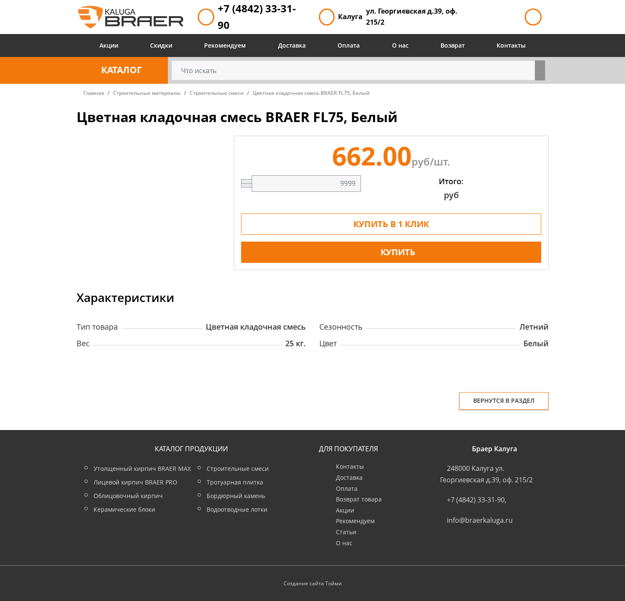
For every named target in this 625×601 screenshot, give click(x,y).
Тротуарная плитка (235, 482)
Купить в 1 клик (391, 224)
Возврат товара (359, 499)
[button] (122, 70)
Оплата (349, 45)
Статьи (346, 532)
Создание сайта (304, 583)
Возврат (452, 45)
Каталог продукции (191, 448)
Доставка (292, 45)
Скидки (161, 45)
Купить (398, 252)
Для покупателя (348, 448)
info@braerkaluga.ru (480, 520)
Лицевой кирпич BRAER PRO (135, 482)
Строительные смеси (238, 468)
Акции (108, 45)
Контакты (511, 45)
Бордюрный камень (236, 496)
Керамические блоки (124, 509)
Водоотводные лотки (237, 509)
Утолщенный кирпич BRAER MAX (142, 468)
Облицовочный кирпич (128, 496)
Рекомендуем (225, 45)
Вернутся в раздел (503, 400)
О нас (400, 45)
